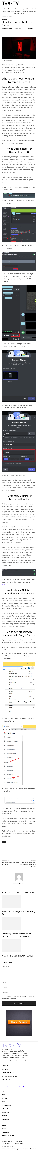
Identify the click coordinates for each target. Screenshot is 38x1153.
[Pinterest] (11, 32)
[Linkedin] (11, 1086)
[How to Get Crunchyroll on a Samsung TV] (19, 901)
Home (3, 16)
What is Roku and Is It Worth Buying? (18, 956)
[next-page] (3, 959)
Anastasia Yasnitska (8, 28)
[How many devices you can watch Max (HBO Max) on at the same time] (19, 923)
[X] (7, 32)
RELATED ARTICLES (9, 892)
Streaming (9, 16)
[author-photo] (19, 881)
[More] (20, 32)
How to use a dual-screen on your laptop (10, 863)
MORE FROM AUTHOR (25, 892)
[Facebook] (3, 32)
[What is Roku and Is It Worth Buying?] (19, 945)
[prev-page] (2, 959)
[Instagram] (7, 1086)
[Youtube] (23, 1086)
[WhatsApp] (15, 32)
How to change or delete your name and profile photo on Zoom (28, 864)
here (3, 585)
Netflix (13, 842)
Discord (8, 842)
